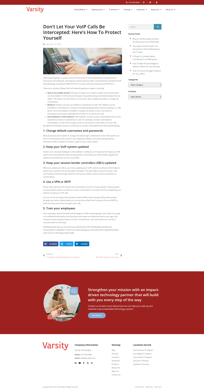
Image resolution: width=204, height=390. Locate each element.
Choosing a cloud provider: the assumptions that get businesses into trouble (146, 49)
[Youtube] (80, 363)
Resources (155, 9)
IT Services (113, 9)
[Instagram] (92, 363)
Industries (141, 9)
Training (127, 9)
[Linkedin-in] (76, 363)
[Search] (158, 27)
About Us (169, 9)
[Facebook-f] (84, 363)
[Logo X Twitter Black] (88, 363)
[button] (51, 243)
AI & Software (79, 9)
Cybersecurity (96, 9)
